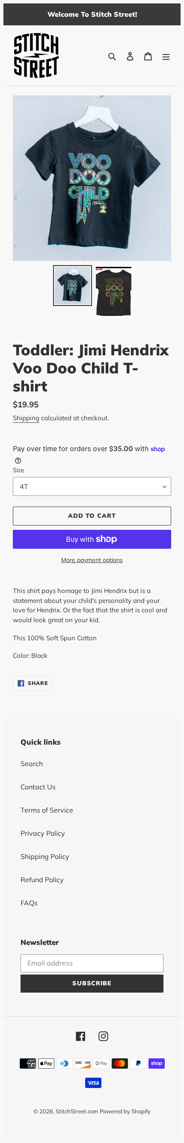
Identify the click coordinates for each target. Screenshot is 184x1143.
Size (18, 470)
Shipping (26, 418)
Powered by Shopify (125, 1111)
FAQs (29, 903)
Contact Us (38, 786)
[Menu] (166, 55)
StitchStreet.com (77, 1111)
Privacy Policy (43, 833)
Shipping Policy (45, 856)
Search (32, 763)
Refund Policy (42, 879)
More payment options (92, 560)
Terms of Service (47, 810)
